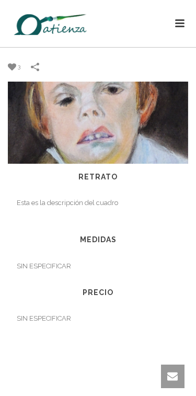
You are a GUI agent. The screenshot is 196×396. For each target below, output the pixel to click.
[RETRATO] (98, 122)
